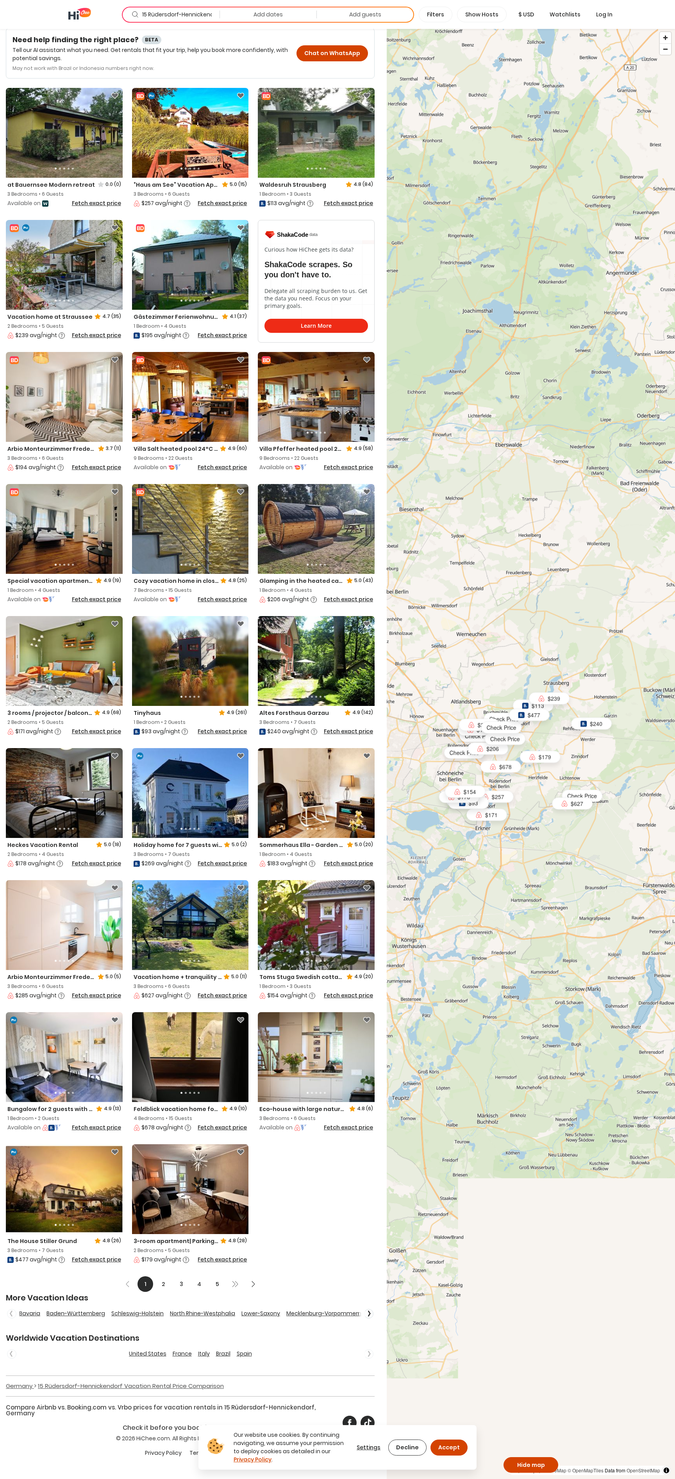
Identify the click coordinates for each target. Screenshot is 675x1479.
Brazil (223, 1354)
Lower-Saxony (260, 1313)
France (182, 1354)
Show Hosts (481, 14)
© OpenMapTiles (586, 1470)
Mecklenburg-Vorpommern (323, 1313)
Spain (244, 1354)
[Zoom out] (665, 49)
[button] (526, 14)
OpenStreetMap (643, 1470)
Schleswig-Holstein (137, 1313)
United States (147, 1354)
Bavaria (29, 1313)
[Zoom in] (665, 37)
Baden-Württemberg (75, 1313)
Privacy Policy (163, 1453)
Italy (204, 1354)
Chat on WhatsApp (332, 53)
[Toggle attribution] (666, 1470)
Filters (435, 14)
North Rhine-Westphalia (202, 1313)
